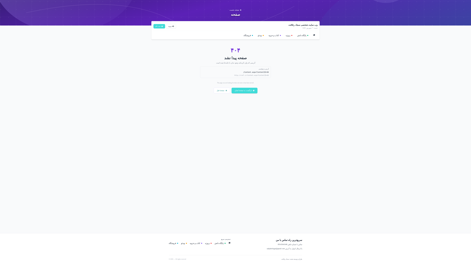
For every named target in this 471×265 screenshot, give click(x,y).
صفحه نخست (234, 10)
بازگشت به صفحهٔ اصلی (243, 90)
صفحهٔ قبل (220, 90)
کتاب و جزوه (274, 35)
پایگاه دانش (301, 35)
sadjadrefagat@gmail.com (276, 249)
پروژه (288, 35)
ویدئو (260, 35)
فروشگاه (247, 35)
